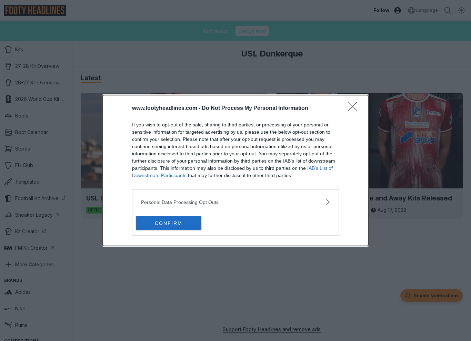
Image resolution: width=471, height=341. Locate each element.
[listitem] (235, 202)
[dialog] (235, 170)
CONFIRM (168, 223)
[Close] (354, 108)
